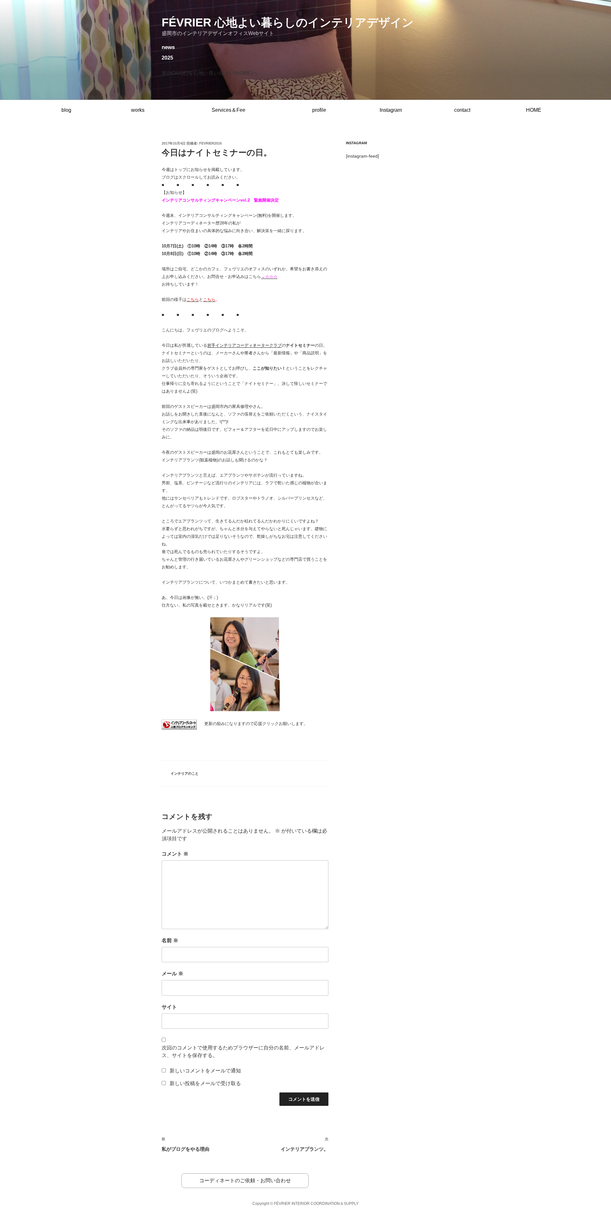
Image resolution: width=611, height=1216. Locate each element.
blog (66, 110)
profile (319, 110)
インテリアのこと (185, 773)
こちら (192, 299)
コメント (175, 854)
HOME (533, 110)
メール (172, 973)
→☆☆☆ (269, 276)
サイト (169, 1007)
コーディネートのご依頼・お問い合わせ (245, 1180)
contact (462, 110)
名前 (170, 940)
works (137, 110)
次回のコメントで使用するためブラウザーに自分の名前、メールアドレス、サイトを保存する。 (243, 1051)
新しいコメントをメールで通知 (205, 1070)
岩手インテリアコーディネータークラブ (244, 345)
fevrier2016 (210, 143)
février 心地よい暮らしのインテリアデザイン (288, 22)
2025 (167, 57)
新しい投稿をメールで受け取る (205, 1083)
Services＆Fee (228, 110)
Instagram (391, 110)
